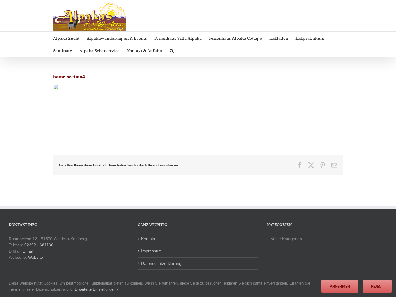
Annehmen (340, 286)
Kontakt (148, 238)
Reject (377, 286)
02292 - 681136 (38, 244)
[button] (172, 50)
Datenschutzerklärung (161, 263)
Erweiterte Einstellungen (96, 289)
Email (28, 251)
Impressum (151, 251)
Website (35, 257)
